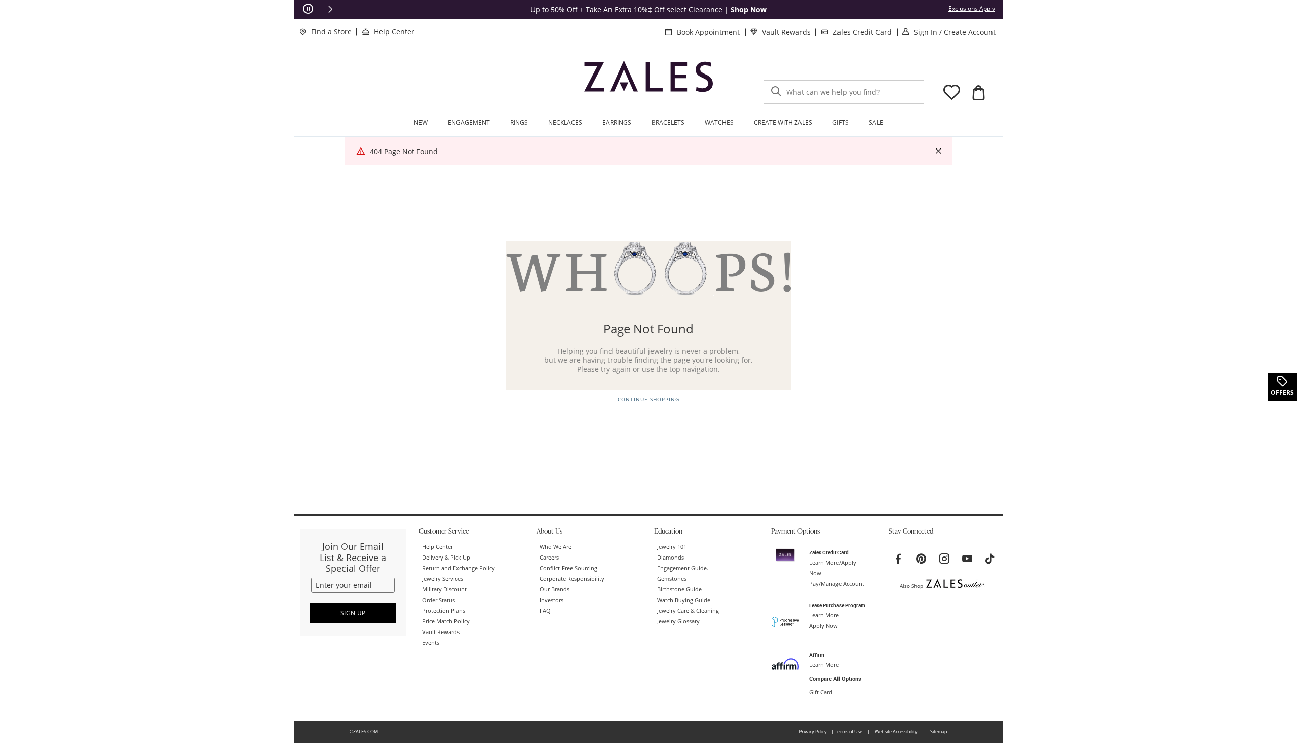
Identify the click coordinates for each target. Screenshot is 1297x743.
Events (430, 642)
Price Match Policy (446, 621)
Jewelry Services (442, 578)
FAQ (545, 610)
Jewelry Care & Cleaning (688, 610)
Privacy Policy (813, 731)
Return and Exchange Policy (458, 568)
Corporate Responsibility (572, 578)
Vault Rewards (786, 32)
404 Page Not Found (404, 151)
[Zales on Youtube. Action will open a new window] (967, 559)
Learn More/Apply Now (832, 568)
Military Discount (444, 589)
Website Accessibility (896, 731)
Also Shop (911, 585)
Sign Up (353, 613)
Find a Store (331, 31)
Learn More (824, 615)
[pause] (308, 9)
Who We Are (555, 546)
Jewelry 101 (671, 546)
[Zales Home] (648, 81)
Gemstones (671, 578)
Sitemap (938, 731)
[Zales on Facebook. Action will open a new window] (898, 559)
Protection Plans (443, 610)
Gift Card (820, 692)
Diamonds (670, 557)
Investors (551, 600)
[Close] (938, 151)
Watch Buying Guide (683, 600)
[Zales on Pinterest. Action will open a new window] (921, 559)
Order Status (438, 600)
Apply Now (823, 625)
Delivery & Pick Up (446, 557)
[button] (330, 9)
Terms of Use (848, 731)
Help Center (394, 31)
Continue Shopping (648, 399)
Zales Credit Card (862, 32)
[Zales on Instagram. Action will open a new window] (944, 559)
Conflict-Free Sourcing (568, 568)
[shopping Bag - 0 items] (978, 93)
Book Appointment (708, 32)
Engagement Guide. (682, 568)
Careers (549, 557)
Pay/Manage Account (836, 583)
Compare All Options (835, 678)
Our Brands (554, 589)
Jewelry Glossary (678, 621)
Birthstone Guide (679, 589)
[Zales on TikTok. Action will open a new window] (990, 559)
